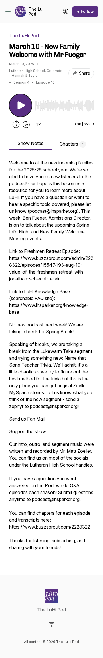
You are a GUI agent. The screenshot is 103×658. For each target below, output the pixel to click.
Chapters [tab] (72, 144)
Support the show (27, 431)
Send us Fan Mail (27, 419)
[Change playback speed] (38, 124)
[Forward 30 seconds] (26, 124)
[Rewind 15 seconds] (16, 124)
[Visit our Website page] (51, 625)
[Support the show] (65, 11)
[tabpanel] (51, 358)
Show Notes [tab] (30, 143)
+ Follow (85, 11)
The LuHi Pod (38, 12)
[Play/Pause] (20, 105)
